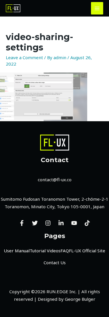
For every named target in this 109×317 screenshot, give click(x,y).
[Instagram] (48, 223)
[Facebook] (22, 223)
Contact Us (55, 262)
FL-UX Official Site (87, 250)
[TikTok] (87, 223)
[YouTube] (74, 223)
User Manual (17, 250)
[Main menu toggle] (97, 8)
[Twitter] (35, 223)
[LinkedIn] (61, 223)
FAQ (64, 250)
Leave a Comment (24, 57)
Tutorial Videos (45, 250)
